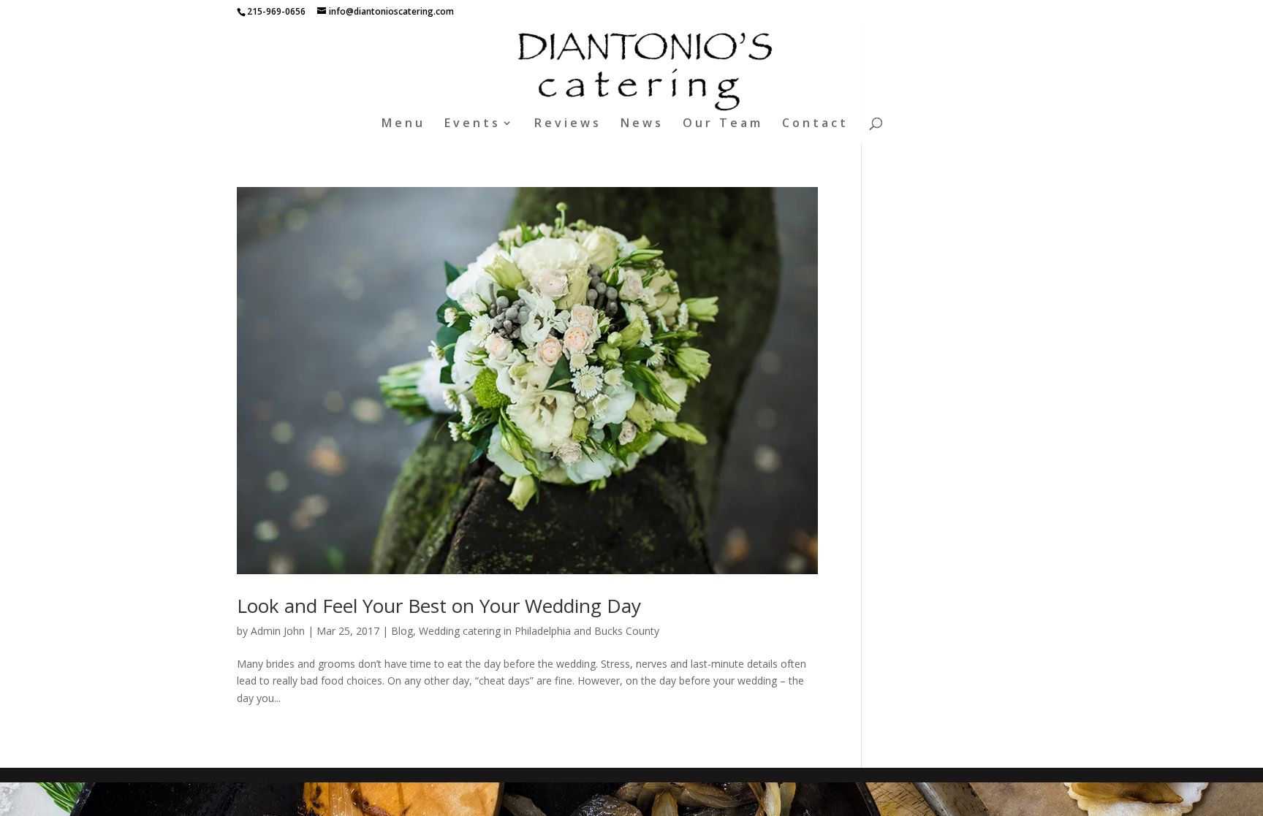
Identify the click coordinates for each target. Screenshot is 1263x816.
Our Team (723, 124)
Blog (402, 631)
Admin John (278, 631)
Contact (815, 124)
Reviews (568, 124)
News (642, 124)
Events (472, 124)
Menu (403, 124)
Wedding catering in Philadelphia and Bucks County (539, 631)
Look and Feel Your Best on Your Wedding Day (439, 605)
